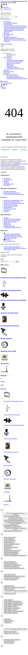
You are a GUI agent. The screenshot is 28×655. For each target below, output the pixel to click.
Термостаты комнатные (10, 631)
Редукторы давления (9, 537)
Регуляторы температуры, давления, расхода (15, 629)
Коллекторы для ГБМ (9, 593)
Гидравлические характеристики (15, 68)
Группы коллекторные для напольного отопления (16, 514)
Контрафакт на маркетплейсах (15, 77)
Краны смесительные (9, 574)
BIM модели (13, 28)
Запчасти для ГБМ (9, 589)
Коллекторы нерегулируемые (11, 516)
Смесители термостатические (11, 578)
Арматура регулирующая (10, 204)
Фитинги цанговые (8, 643)
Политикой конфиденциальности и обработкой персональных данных (14, 164)
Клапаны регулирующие (10, 579)
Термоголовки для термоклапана (12, 565)
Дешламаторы (7, 545)
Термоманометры (8, 621)
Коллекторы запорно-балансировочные (13, 520)
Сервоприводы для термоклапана (12, 526)
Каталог (4, 88)
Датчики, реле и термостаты (11, 633)
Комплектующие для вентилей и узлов (13, 568)
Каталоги (6, 25)
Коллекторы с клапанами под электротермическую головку (15, 518)
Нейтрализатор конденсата (10, 552)
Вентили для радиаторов (10, 563)
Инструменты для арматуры (11, 566)
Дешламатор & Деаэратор (10, 547)
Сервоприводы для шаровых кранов (13, 603)
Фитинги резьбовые (9, 641)
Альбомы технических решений (17, 25)
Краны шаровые (8, 207)
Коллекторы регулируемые (10, 525)
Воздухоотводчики (8, 539)
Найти (17, 261)
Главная (3, 86)
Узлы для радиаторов (9, 561)
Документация (8, 24)
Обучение (6, 33)
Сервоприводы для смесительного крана (14, 576)
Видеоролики (20, 28)
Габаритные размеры (9, 30)
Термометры (7, 622)
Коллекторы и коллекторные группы (13, 200)
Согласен (3, 172)
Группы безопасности (9, 540)
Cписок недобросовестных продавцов (17, 78)
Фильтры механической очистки (12, 550)
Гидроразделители (8, 586)
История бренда (8, 23)
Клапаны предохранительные (11, 544)
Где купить (7, 35)
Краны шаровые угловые (10, 609)
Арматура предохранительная (12, 201)
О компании (7, 21)
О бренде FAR (5, 149)
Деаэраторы (7, 549)
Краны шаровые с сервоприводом (12, 601)
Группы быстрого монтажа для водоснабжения (16, 590)
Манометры (7, 619)
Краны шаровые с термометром (12, 608)
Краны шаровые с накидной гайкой (12, 604)
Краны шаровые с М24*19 (10, 606)
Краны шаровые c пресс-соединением (13, 611)
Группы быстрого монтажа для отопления (14, 587)
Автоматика (7, 210)
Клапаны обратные (9, 542)
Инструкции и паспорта (13, 63)
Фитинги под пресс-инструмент (11, 639)
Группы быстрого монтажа (11, 206)
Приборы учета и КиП (10, 208)
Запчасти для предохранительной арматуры (15, 555)
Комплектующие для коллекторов (12, 531)
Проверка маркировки (10, 38)
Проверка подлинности (10, 37)
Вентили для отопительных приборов (14, 203)
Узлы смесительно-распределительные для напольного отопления (15, 523)
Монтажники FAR (9, 34)
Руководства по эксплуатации (12, 27)
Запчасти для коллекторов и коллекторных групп (15, 529)
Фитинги (6, 211)
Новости (15, 23)
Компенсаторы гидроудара (10, 553)
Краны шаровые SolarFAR (10, 613)
